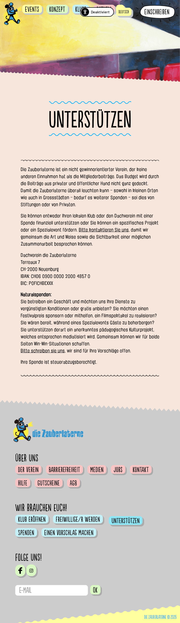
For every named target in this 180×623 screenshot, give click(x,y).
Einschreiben (156, 12)
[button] (123, 12)
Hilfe (22, 483)
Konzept (57, 9)
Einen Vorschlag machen (69, 533)
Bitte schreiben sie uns (43, 350)
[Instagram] (31, 570)
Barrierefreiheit (64, 470)
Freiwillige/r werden (78, 519)
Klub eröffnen (32, 519)
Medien (97, 470)
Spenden (26, 533)
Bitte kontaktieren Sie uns (104, 229)
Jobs (118, 470)
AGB (73, 483)
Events (32, 9)
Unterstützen (126, 521)
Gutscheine (49, 483)
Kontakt (141, 470)
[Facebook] (20, 570)
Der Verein (28, 470)
